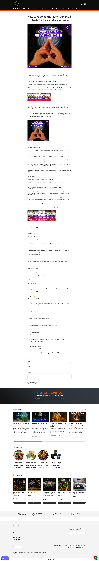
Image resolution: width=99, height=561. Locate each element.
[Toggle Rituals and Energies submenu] (37, 8)
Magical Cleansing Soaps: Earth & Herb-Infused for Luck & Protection (31, 465)
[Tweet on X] (32, 228)
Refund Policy (16, 535)
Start (14, 8)
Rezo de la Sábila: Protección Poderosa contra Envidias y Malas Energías (64, 494)
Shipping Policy (16, 537)
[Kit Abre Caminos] (34, 484)
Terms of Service (16, 539)
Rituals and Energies (32, 8)
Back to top (49, 519)
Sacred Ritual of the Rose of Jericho (21, 424)
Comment (29, 372)
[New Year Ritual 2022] (39, 92)
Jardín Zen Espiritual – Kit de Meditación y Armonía (79, 493)
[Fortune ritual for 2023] (38, 119)
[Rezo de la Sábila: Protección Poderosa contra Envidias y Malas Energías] (64, 484)
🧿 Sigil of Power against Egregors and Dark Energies (76, 424)
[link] (41, 352)
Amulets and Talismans (61, 8)
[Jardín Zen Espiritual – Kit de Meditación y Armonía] (79, 484)
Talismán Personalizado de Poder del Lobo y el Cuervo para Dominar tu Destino (49, 494)
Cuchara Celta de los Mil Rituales (18, 493)
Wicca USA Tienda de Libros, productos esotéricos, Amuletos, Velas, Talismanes (29, 552)
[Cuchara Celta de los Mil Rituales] (19, 484)
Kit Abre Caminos (32, 492)
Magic (14, 528)
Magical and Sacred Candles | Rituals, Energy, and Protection (18, 465)
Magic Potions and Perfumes (74, 8)
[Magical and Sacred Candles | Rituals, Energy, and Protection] (18, 455)
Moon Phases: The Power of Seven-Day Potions (39, 424)
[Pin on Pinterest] (37, 228)
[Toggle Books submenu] (20, 8)
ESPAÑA (24, 8)
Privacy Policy (16, 532)
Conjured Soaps (51, 8)
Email (29, 366)
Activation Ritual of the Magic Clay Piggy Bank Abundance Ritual (58, 425)
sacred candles (42, 8)
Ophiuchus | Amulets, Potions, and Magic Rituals (43, 464)
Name (29, 361)
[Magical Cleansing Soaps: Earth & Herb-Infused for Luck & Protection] (31, 455)
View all (84, 409)
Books (18, 8)
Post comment (32, 382)
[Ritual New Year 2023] (42, 210)
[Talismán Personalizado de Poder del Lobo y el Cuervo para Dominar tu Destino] (49, 484)
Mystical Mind (16, 542)
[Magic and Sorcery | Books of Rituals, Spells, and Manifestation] (55, 455)
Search (14, 530)
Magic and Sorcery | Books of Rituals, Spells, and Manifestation (55, 465)
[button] (85, 4)
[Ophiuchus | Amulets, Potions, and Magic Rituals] (43, 455)
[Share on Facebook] (34, 228)
